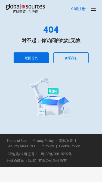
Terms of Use (17, 141)
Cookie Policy (69, 146)
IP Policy (47, 146)
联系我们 (71, 58)
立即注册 (78, 9)
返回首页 (31, 58)
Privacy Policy (43, 141)
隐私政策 (66, 141)
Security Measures (21, 146)
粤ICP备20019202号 (56, 154)
